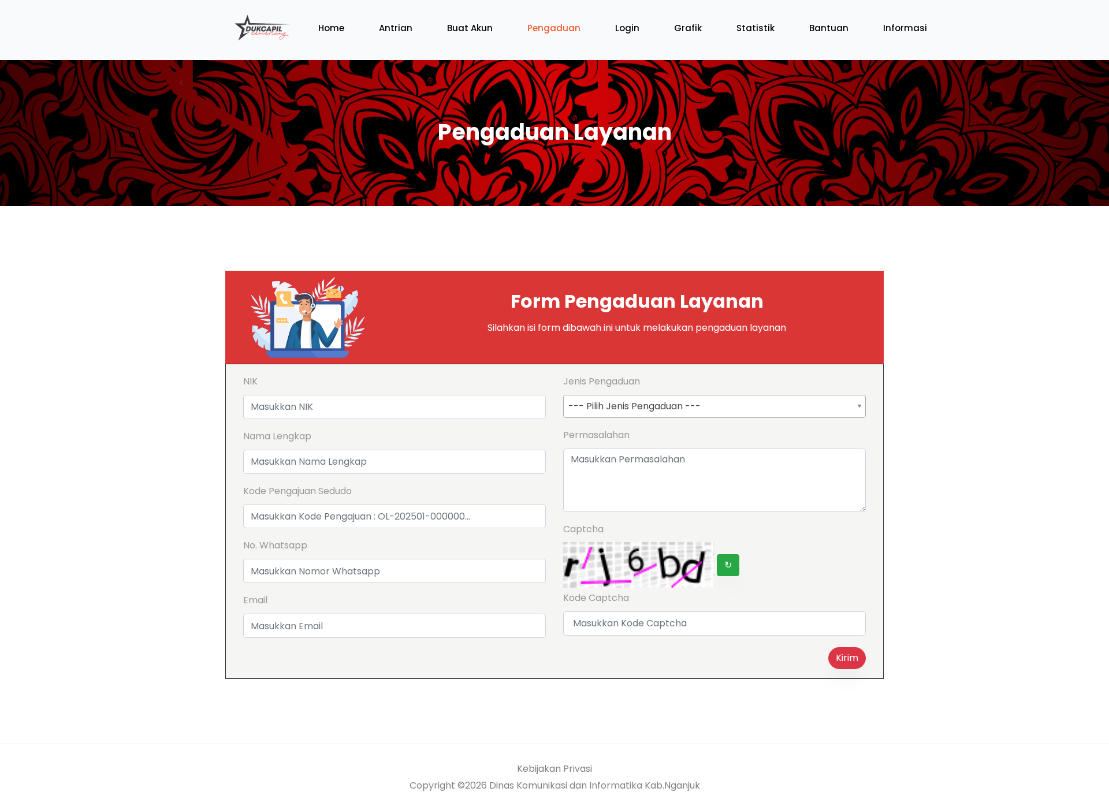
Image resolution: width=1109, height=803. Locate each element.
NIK (250, 381)
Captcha (583, 529)
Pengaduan (553, 28)
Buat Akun (470, 28)
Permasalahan (596, 435)
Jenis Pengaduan (601, 381)
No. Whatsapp (275, 545)
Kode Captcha (596, 597)
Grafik (688, 28)
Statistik (755, 28)
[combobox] (714, 406)
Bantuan (829, 28)
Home (331, 28)
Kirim (847, 657)
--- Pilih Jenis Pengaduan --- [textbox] (634, 406)
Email (255, 600)
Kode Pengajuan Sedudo (297, 491)
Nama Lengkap (277, 436)
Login (627, 28)
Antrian (395, 28)
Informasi (905, 28)
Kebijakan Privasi (554, 768)
